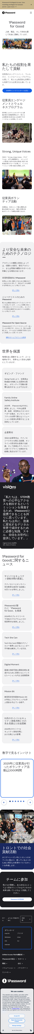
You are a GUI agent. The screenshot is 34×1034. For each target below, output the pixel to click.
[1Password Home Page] (8, 12)
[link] (17, 91)
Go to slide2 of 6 (12, 801)
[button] (26, 919)
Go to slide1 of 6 (10, 801)
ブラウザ (20, 933)
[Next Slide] (30, 802)
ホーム (3, 919)
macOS (7, 933)
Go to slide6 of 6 (23, 801)
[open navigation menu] (31, 13)
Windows (8, 937)
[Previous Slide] (4, 802)
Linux (18, 937)
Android (7, 944)
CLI (18, 941)
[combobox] (26, 919)
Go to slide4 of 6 (18, 801)
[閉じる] (31, 4)
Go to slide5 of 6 (21, 801)
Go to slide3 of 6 (15, 801)
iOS (6, 941)
